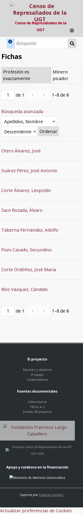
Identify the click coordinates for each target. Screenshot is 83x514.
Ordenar (48, 131)
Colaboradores (37, 379)
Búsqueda (72, 43)
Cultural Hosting (51, 494)
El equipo (37, 375)
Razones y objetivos (37, 370)
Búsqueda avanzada (22, 111)
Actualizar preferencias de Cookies (36, 511)
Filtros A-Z (37, 407)
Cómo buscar (37, 402)
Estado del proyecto (37, 412)
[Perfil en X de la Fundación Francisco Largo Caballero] (7, 447)
